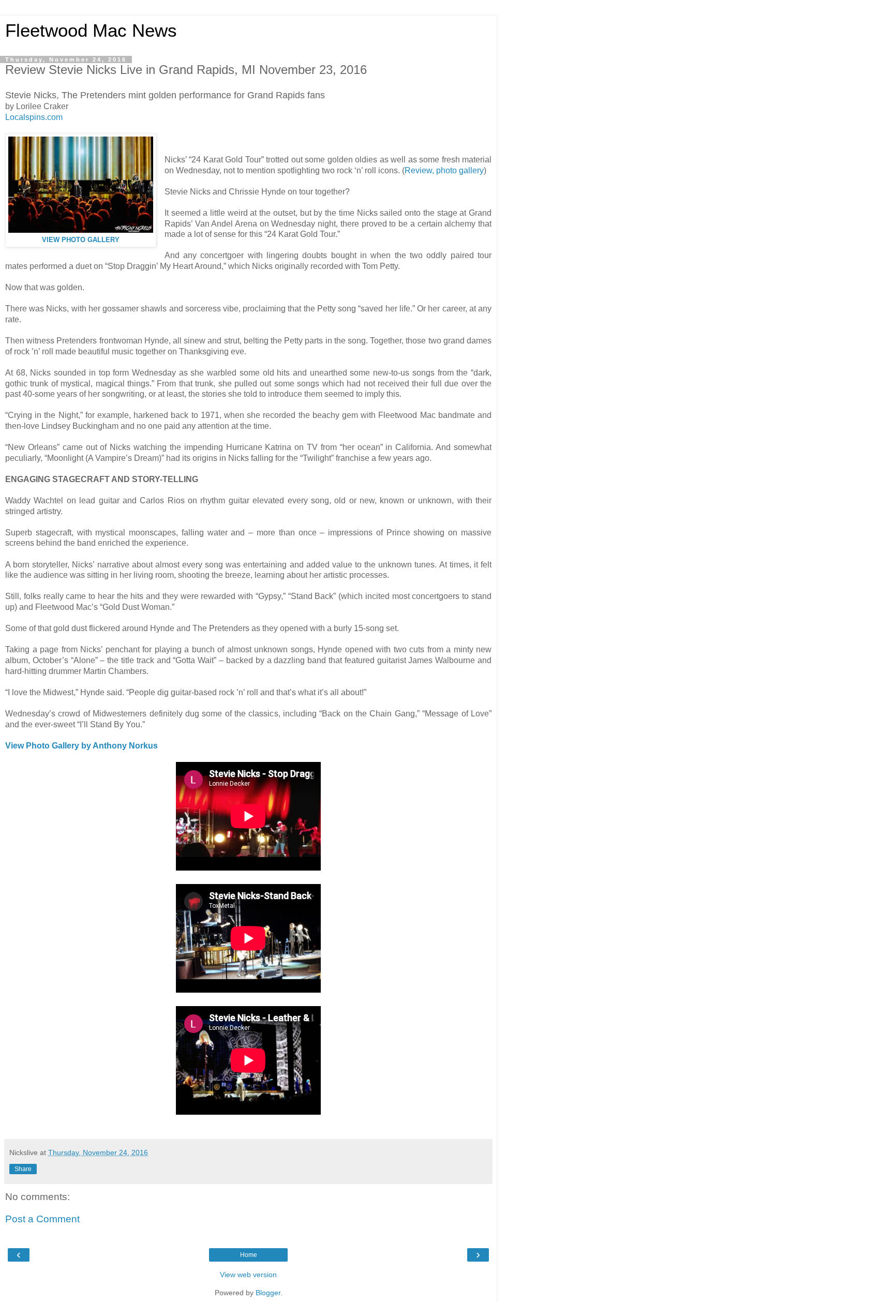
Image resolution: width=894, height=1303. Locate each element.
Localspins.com (34, 117)
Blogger (268, 1293)
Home (248, 1255)
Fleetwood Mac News (91, 30)
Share (23, 1169)
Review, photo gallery (444, 170)
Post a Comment (42, 1219)
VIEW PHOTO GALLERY (81, 240)
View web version (248, 1274)
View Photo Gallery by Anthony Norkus (81, 745)
